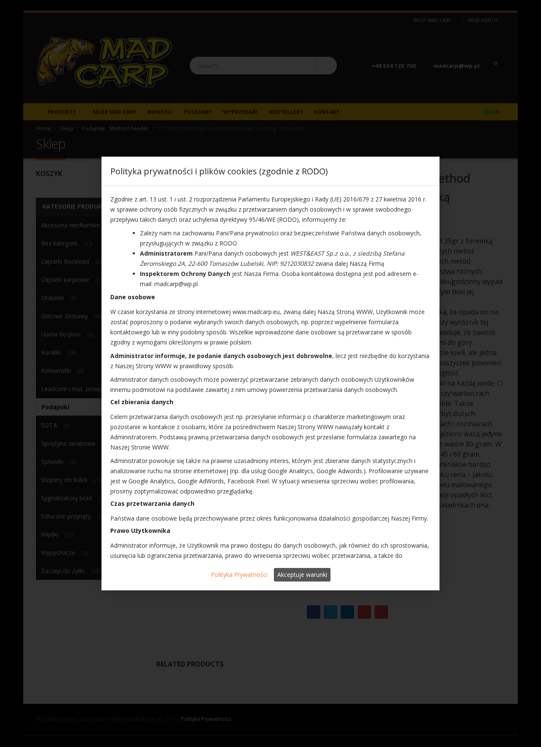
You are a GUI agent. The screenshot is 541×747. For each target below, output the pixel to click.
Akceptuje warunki (302, 575)
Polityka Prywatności (239, 575)
